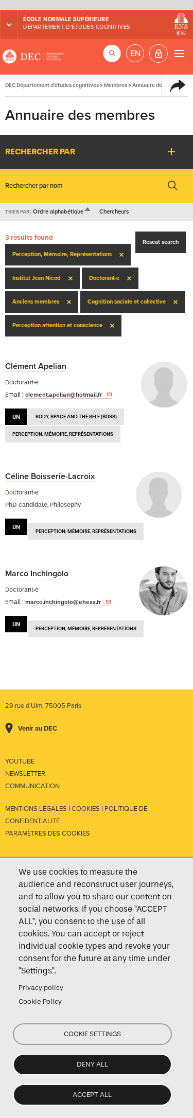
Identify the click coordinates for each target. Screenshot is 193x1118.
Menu (179, 53)
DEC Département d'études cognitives (33, 57)
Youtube (19, 761)
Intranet (158, 53)
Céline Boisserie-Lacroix (50, 476)
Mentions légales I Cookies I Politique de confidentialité (76, 815)
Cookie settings (92, 1034)
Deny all (92, 1064)
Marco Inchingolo (36, 574)
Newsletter (25, 774)
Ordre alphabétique (62, 211)
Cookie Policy (40, 1001)
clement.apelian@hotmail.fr (63, 394)
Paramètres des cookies (47, 833)
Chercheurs (114, 211)
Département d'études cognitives (76, 27)
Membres (115, 85)
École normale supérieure (66, 19)
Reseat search (161, 242)
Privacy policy (41, 987)
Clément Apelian (35, 366)
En (135, 53)
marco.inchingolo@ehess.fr (63, 602)
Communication (32, 786)
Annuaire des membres (160, 85)
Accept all (92, 1094)
